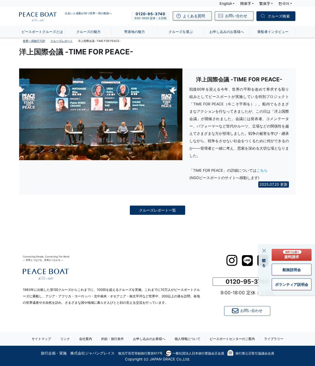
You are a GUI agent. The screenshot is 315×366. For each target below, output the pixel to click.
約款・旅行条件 (112, 339)
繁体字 (264, 3)
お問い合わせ (251, 310)
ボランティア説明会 (291, 284)
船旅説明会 (291, 269)
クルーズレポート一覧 (157, 210)
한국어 (283, 3)
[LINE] (247, 260)
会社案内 (85, 339)
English (226, 3)
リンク (65, 339)
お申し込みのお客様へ (149, 339)
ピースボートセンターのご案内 (232, 339)
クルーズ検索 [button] (279, 16)
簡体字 (245, 3)
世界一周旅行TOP (34, 41)
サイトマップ (41, 339)
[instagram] (231, 260)
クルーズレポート (62, 41)
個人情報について (187, 339)
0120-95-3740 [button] (247, 281)
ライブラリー (273, 339)
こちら (261, 170)
